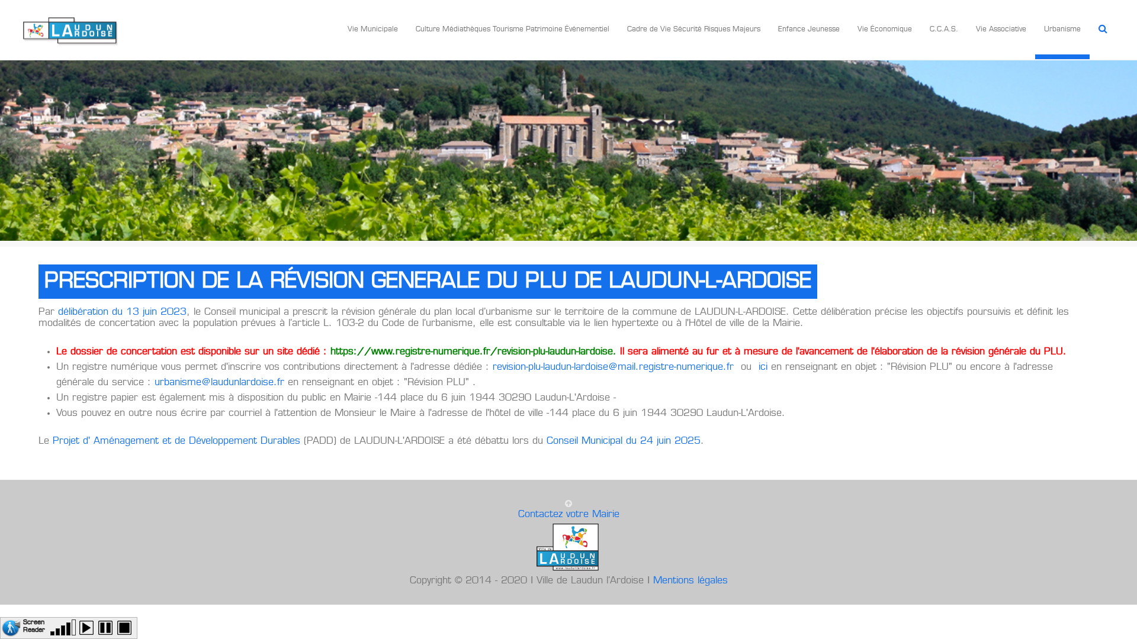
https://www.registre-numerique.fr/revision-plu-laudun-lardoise (471, 352)
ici (763, 367)
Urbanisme (1062, 29)
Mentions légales (690, 581)
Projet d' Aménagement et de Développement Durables (176, 441)
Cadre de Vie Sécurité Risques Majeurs (693, 29)
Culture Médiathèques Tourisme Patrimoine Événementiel (512, 29)
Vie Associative (1001, 29)
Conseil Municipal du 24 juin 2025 (624, 441)
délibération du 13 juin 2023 (122, 312)
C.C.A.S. (944, 29)
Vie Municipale (373, 29)
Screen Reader (34, 625)
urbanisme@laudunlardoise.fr (219, 383)
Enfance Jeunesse (809, 29)
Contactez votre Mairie (568, 514)
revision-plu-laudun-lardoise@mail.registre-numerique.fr (613, 367)
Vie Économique (884, 29)
